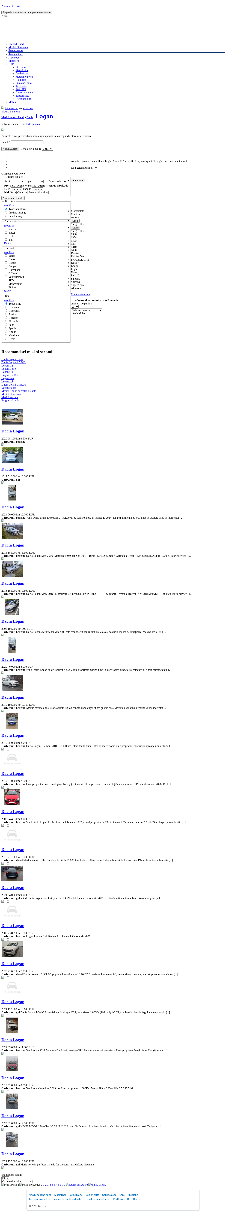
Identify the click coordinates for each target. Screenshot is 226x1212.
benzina (12, 229)
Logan (44, 116)
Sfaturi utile (22, 70)
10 (63, 1184)
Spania (12, 328)
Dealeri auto (22, 73)
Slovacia (13, 321)
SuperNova (77, 284)
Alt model (76, 288)
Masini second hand (12, 117)
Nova (74, 272)
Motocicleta (77, 210)
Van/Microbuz (16, 276)
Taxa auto (21, 86)
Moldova (14, 335)
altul (10, 239)
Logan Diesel (8, 368)
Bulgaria (13, 317)
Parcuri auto (76, 1194)
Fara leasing (15, 216)
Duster (74, 262)
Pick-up (12, 287)
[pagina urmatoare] (77, 1184)
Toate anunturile (18, 208)
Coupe (12, 266)
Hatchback (14, 269)
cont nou (28, 108)
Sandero (75, 278)
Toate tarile (15, 303)
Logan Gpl (7, 371)
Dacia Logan (12, 431)
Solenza (75, 281)
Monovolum (15, 283)
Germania (14, 310)
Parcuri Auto (15, 50)
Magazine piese (24, 76)
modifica (9, 205)
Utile (11, 63)
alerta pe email (33, 124)
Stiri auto (21, 67)
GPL (11, 236)
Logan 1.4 (7, 381)
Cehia (12, 338)
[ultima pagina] (97, 1184)
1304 (74, 237)
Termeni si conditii (39, 1199)
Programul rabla (10, 400)
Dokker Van (78, 256)
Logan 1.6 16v (9, 375)
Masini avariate (9, 397)
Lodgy (74, 265)
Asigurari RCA (24, 79)
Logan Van (7, 378)
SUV (11, 280)
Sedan (11, 255)
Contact (137, 1199)
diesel (11, 232)
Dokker (75, 253)
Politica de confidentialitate (68, 1199)
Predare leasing (17, 212)
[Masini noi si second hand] (2, 108)
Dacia (29, 117)
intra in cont (11, 108)
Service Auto (15, 54)
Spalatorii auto (24, 82)
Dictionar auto (23, 98)
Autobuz (76, 217)
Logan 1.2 (7, 365)
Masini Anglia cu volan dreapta (18, 390)
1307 (74, 243)
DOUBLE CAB (80, 259)
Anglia (12, 331)
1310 (74, 246)
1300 (74, 234)
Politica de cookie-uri (98, 1199)
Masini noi (14, 60)
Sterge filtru (77, 224)
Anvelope (13, 57)
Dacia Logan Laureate (13, 384)
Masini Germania (18, 47)
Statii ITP (21, 89)
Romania (14, 307)
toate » (8, 242)
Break (11, 259)
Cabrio (12, 262)
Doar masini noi (57, 181)
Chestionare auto (25, 92)
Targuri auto (22, 95)
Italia (11, 324)
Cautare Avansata (80, 294)
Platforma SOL (121, 1199)
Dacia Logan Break (12, 359)
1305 (74, 240)
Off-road (13, 273)
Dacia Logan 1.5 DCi (13, 362)
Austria (12, 314)
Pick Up (75, 275)
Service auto (109, 1194)
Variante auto (8, 387)
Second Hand (16, 43)
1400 (74, 250)
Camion (75, 214)
